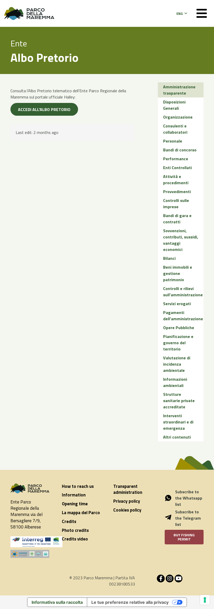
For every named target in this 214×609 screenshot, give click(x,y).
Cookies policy (127, 510)
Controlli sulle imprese (176, 203)
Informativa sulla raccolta (57, 602)
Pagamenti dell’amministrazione (183, 315)
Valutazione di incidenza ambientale (176, 364)
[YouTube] (178, 578)
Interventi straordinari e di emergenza (178, 422)
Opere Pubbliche (178, 327)
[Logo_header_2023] (29, 13)
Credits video (75, 539)
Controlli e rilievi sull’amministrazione (183, 291)
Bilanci (169, 258)
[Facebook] (161, 578)
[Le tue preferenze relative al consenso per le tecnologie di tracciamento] (205, 600)
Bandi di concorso (180, 150)
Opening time (75, 503)
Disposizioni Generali (174, 105)
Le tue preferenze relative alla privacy (130, 602)
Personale (172, 141)
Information (74, 494)
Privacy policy (126, 501)
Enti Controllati (177, 167)
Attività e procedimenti (175, 179)
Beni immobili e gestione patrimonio (177, 273)
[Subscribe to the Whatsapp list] (171, 498)
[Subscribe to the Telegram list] (171, 518)
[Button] (201, 13)
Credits (69, 521)
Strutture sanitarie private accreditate (179, 400)
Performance (175, 159)
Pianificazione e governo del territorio (178, 342)
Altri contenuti (177, 437)
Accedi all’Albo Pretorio (44, 109)
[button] (181, 13)
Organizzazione (178, 117)
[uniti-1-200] (29, 554)
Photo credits (75, 530)
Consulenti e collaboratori (175, 129)
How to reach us (78, 486)
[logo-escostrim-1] (36, 541)
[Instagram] (170, 578)
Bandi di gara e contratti (177, 218)
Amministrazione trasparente (179, 90)
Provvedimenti (177, 191)
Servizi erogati (177, 303)
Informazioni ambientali (175, 382)
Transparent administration (127, 489)
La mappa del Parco (81, 512)
